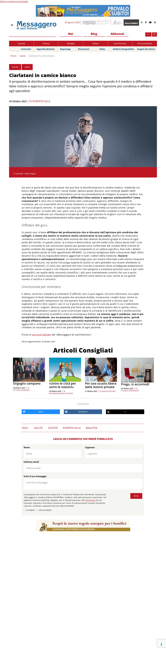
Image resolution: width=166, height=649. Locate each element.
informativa (90, 500)
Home (13, 55)
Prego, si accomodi (135, 384)
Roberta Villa (41, 101)
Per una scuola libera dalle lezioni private (100, 385)
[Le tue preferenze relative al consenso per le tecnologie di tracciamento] (161, 644)
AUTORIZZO (30, 510)
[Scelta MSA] (11, 25)
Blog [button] (94, 34)
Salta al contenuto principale (14, 1)
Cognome (90, 447)
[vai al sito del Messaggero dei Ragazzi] (89, 22)
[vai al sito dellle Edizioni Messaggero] (117, 22)
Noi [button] (70, 34)
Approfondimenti (46, 49)
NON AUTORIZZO (45, 510)
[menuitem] (71, 34)
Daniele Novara (109, 391)
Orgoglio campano (27, 383)
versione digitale (41, 334)
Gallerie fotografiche (123, 49)
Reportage (65, 49)
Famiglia (71, 43)
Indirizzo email (31, 461)
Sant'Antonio (120, 43)
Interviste (26, 49)
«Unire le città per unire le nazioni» (62, 385)
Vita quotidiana (144, 43)
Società (21, 43)
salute (22, 55)
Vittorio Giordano (21, 390)
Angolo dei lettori (146, 49)
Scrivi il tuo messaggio (35, 476)
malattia (91, 428)
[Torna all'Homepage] (36, 25)
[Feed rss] (155, 22)
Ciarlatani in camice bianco (42, 55)
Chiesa (95, 43)
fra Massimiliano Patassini (61, 393)
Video (102, 49)
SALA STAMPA (131, 23)
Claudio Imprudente (130, 391)
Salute (38, 428)
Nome (27, 447)
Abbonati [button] (117, 34)
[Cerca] (154, 34)
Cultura (46, 43)
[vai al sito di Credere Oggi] (104, 22)
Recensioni (83, 49)
